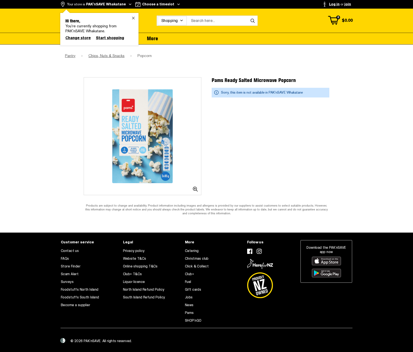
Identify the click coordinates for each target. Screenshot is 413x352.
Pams (189, 313)
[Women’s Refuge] (62, 340)
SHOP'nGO (193, 320)
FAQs (65, 258)
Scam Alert (70, 274)
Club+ (189, 274)
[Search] (252, 20)
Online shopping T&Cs (140, 266)
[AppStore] (326, 261)
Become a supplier (75, 305)
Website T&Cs (134, 258)
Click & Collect (197, 266)
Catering (192, 251)
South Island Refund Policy (144, 297)
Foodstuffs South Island (80, 297)
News (189, 305)
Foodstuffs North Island (80, 289)
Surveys (67, 282)
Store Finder (70, 266)
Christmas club (197, 258)
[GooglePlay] (326, 273)
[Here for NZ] (260, 264)
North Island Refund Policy (144, 289)
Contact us (70, 251)
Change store (78, 38)
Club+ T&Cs (132, 274)
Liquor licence (134, 282)
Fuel (188, 282)
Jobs (189, 297)
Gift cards (193, 289)
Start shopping (110, 38)
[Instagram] (259, 251)
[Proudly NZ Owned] (260, 283)
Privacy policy (134, 251)
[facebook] (249, 251)
